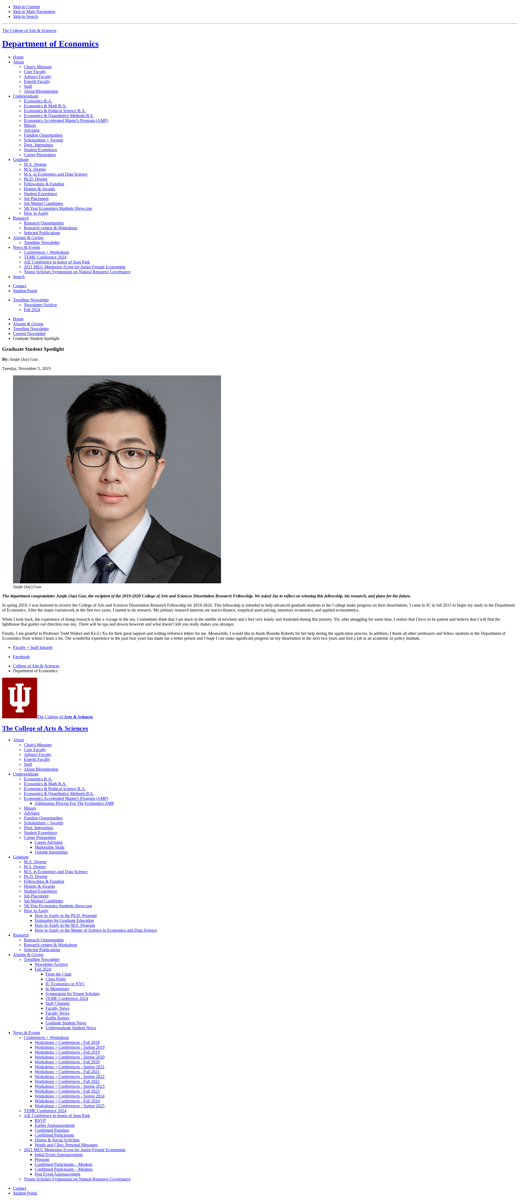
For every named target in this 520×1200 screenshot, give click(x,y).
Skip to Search (25, 16)
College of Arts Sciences (36, 666)
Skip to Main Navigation (34, 11)
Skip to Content (26, 6)
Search (19, 276)
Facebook (21, 656)
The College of (65, 717)
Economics (50, 44)
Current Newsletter (29, 333)
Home (18, 57)
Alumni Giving (28, 323)
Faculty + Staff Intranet (33, 647)
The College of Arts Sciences (29, 30)
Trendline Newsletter (31, 328)
